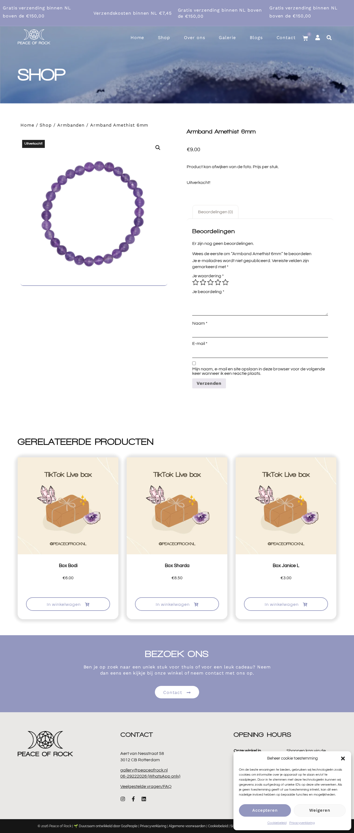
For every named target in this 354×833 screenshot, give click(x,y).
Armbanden (71, 125)
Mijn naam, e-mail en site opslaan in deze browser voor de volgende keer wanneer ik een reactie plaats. (258, 371)
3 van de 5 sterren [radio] (210, 282)
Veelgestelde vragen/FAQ (145, 786)
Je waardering (208, 276)
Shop (164, 37)
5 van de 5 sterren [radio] (225, 282)
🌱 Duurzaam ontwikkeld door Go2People (105, 826)
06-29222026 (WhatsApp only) (150, 776)
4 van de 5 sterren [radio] (218, 282)
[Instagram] (122, 798)
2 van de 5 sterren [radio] (203, 282)
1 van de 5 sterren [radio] (195, 282)
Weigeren (319, 810)
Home (137, 37)
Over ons (194, 37)
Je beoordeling (208, 291)
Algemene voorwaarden (187, 826)
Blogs (256, 37)
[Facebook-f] (133, 798)
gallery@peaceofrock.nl (144, 770)
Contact (286, 37)
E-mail (199, 343)
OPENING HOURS (262, 734)
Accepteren (265, 810)
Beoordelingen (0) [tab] (215, 212)
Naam (199, 323)
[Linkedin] (143, 798)
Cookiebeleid (277, 823)
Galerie (227, 37)
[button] (343, 758)
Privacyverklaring (302, 823)
